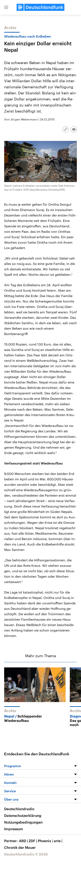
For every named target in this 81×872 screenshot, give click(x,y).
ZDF (33, 841)
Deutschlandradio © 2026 (26, 854)
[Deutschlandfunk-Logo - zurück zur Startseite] (40, 7)
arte (58, 841)
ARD (23, 841)
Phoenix (45, 841)
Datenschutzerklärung (22, 815)
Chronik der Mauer (20, 847)
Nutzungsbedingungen (23, 822)
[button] (6, 7)
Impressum (13, 829)
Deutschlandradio (19, 809)
